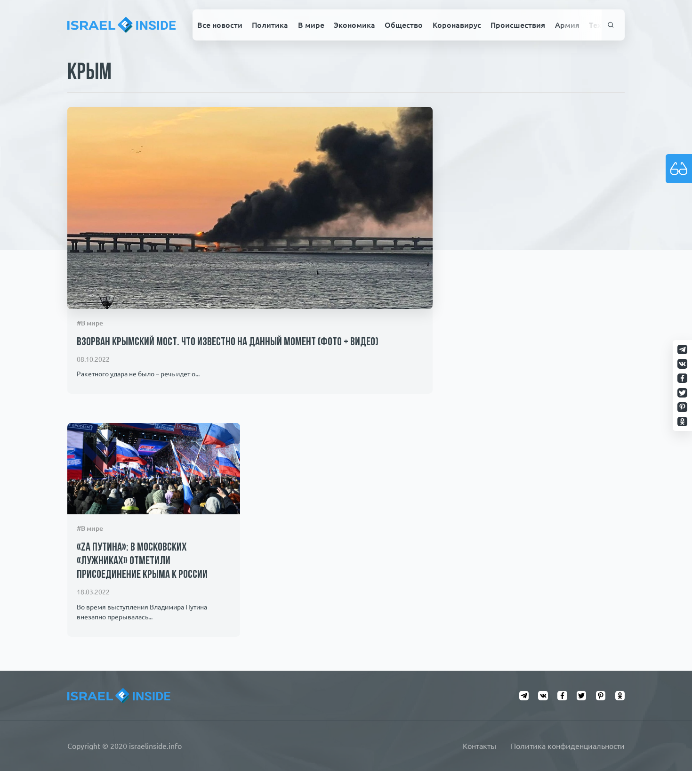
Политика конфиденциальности (568, 746)
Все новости (219, 25)
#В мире (90, 323)
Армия (567, 25)
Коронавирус (457, 25)
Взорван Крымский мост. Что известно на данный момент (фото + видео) (227, 342)
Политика (270, 25)
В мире (311, 25)
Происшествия (518, 25)
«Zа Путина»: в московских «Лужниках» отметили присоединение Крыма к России (142, 561)
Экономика (354, 25)
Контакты (479, 746)
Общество (404, 25)
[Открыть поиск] (611, 25)
